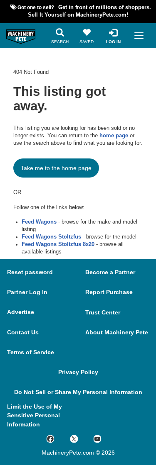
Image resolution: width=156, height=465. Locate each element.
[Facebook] (58, 438)
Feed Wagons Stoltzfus (51, 237)
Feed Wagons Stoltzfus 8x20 (58, 244)
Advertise (20, 312)
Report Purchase (109, 292)
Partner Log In (27, 292)
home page (113, 136)
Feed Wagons (39, 222)
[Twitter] (82, 438)
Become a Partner (110, 272)
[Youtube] (105, 438)
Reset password (30, 272)
